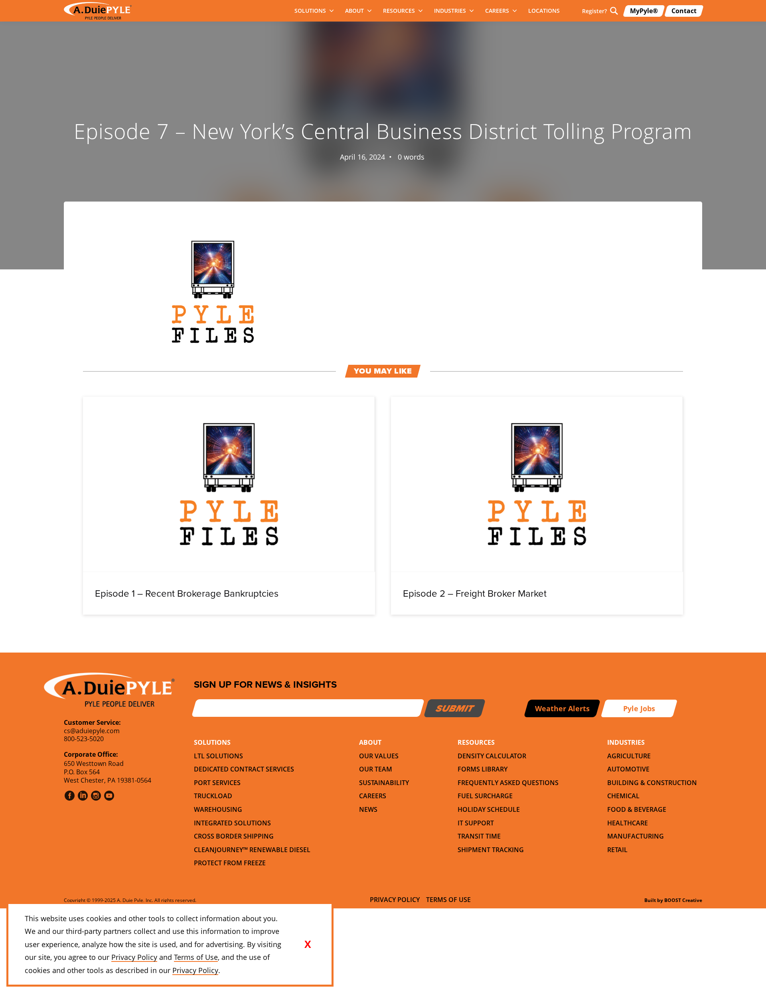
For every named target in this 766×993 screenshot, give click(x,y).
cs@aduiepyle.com (92, 730)
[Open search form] (614, 10)
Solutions (310, 10)
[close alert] (308, 944)
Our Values (379, 756)
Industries (450, 10)
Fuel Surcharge (485, 795)
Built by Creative (673, 900)
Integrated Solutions (232, 823)
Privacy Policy (395, 899)
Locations (544, 10)
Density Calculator (492, 756)
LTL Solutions (218, 756)
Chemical (623, 795)
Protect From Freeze (230, 862)
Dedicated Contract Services (244, 769)
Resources (399, 10)
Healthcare (627, 823)
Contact (684, 10)
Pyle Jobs (639, 708)
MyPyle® (644, 10)
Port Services (217, 782)
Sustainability (384, 782)
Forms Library (482, 769)
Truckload (213, 795)
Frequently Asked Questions (508, 782)
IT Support (476, 823)
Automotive (628, 769)
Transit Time (479, 836)
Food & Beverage (636, 809)
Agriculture (629, 756)
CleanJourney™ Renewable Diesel (252, 849)
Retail (617, 849)
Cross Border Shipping (234, 836)
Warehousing (218, 809)
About (354, 10)
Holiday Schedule (489, 809)
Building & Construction (652, 782)
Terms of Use (448, 899)
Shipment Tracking (491, 849)
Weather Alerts (562, 708)
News (368, 809)
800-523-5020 (84, 738)
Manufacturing (635, 836)
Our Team (375, 769)
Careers (497, 10)
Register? (594, 11)
